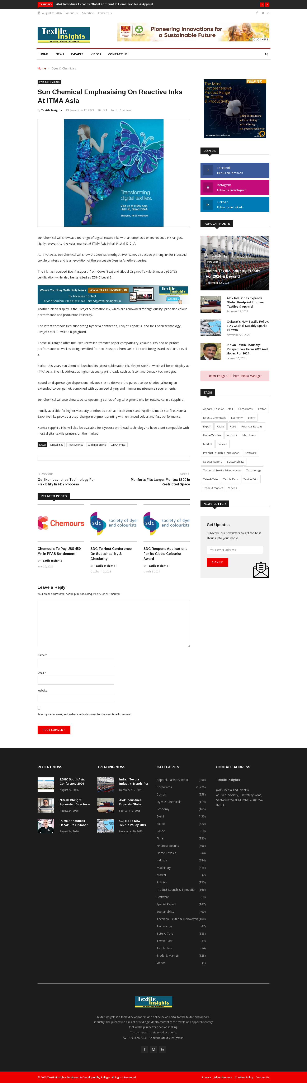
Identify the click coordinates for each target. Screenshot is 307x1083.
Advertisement (222, 1077)
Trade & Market (213, 488)
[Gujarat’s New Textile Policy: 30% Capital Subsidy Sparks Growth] (211, 329)
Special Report (212, 461)
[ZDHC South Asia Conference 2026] (47, 785)
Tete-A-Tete (210, 479)
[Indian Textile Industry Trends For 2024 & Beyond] (106, 785)
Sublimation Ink (97, 445)
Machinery (249, 435)
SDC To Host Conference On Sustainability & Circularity (111, 554)
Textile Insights (51, 110)
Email (42, 673)
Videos (96, 54)
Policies (222, 444)
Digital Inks (56, 445)
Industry (212, 261)
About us (72, 13)
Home (44, 54)
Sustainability (235, 461)
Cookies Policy (244, 1077)
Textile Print (251, 479)
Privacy (206, 1077)
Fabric (220, 426)
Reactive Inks (75, 445)
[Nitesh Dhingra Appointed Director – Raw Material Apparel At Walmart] (47, 806)
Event (251, 418)
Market (207, 444)
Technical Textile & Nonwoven (222, 470)
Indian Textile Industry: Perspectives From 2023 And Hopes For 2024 (247, 349)
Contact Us (105, 13)
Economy (237, 418)
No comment (124, 110)
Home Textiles (212, 435)
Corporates (245, 409)
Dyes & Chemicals (63, 68)
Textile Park (230, 479)
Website (42, 690)
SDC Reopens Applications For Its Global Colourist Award (165, 554)
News (60, 54)
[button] (262, 5)
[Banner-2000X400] (114, 303)
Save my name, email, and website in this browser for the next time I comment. (85, 714)
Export (207, 426)
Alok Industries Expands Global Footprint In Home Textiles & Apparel (104, 4)
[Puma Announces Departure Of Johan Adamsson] (47, 827)
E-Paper (77, 54)
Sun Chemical (118, 445)
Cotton (262, 409)
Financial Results (252, 426)
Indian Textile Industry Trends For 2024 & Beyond (133, 783)
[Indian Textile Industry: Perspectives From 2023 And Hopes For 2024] (211, 352)
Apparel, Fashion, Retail (218, 409)
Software (251, 453)
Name (42, 655)
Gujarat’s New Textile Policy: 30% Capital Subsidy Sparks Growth (248, 326)
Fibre (233, 426)
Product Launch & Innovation (221, 453)
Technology (253, 470)
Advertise (88, 13)
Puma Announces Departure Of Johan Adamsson (74, 825)
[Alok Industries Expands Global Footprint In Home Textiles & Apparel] (211, 305)
